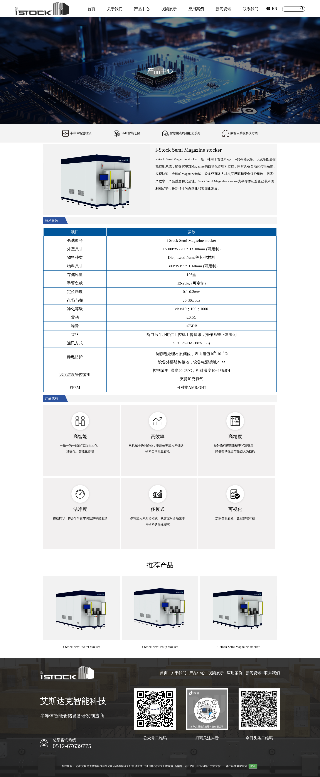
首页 (91, 9)
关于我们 (115, 9)
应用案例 (196, 9)
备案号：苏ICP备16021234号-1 (192, 766)
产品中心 (142, 9)
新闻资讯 (223, 9)
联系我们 (250, 9)
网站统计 (242, 766)
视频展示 (169, 9)
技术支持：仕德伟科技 (223, 766)
